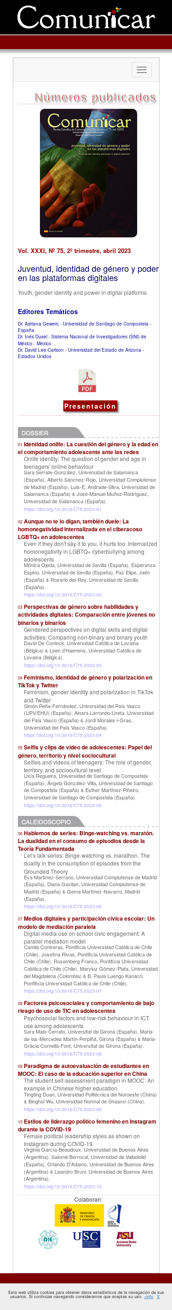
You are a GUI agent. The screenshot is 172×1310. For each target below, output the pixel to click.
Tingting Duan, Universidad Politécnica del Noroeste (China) (90, 1094)
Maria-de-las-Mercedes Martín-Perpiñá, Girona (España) (89, 1035)
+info (148, 1296)
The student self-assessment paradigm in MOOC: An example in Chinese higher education (89, 1084)
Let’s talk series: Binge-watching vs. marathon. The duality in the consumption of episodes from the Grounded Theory (87, 863)
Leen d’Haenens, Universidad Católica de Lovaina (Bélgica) (82, 654)
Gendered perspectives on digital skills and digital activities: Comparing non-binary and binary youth (86, 633)
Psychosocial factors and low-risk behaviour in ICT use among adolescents (86, 1021)
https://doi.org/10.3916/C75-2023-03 (63, 665)
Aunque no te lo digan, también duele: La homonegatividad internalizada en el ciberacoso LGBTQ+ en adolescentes (80, 529)
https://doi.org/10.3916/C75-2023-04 (63, 735)
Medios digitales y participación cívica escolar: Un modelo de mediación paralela (86, 922)
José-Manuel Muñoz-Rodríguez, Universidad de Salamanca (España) (86, 497)
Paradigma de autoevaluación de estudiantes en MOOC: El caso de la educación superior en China (83, 1070)
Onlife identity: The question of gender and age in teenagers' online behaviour (85, 462)
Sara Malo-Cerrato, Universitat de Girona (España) (80, 1031)
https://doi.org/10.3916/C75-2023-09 (63, 1109)
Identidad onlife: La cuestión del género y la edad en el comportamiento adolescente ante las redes (88, 448)
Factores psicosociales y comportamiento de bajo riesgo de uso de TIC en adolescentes (86, 1007)
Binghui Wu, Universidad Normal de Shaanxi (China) (86, 1101)
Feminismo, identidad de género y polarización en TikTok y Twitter (85, 681)
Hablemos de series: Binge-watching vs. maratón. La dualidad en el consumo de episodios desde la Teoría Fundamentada (86, 841)
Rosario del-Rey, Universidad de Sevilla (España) (81, 583)
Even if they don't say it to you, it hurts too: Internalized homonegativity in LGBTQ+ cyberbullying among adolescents (90, 551)
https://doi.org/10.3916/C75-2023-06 (63, 906)
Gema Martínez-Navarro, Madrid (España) (82, 895)
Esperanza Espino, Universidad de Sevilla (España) (89, 568)
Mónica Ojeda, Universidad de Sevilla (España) (76, 564)
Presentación (90, 405)
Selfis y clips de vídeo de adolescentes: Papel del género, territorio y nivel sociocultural (85, 751)
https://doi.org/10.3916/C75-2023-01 (63, 509)
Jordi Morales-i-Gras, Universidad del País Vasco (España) (78, 723)
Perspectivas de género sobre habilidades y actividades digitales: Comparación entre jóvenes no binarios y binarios (86, 614)
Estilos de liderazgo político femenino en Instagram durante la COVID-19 (87, 1125)
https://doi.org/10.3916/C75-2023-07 (63, 991)
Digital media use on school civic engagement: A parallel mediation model (84, 937)
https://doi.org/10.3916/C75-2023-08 (63, 1054)
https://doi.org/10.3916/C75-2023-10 (63, 1186)
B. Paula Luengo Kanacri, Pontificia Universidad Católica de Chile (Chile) (84, 979)
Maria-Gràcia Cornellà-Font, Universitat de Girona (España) (90, 1042)
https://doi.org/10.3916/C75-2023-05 (63, 805)
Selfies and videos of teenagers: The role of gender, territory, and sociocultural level (88, 766)
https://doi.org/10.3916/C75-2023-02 (63, 594)
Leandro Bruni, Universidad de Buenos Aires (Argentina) (88, 1175)
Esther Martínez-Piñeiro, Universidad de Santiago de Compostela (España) (81, 793)
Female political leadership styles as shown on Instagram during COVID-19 (82, 1139)
